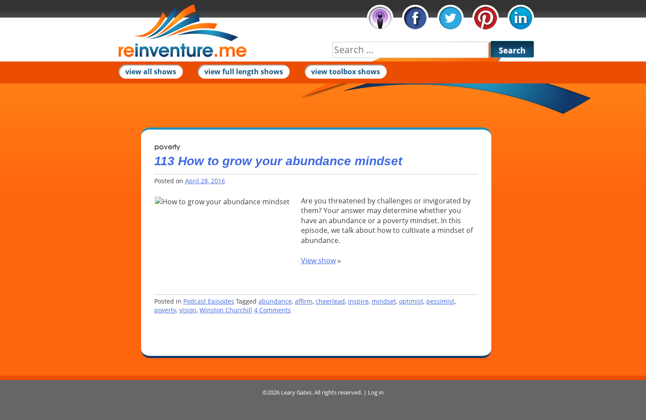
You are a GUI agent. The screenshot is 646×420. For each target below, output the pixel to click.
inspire (358, 301)
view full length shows (243, 71)
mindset (384, 301)
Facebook (415, 18)
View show (318, 260)
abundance (275, 301)
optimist (411, 301)
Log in (376, 392)
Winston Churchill (226, 310)
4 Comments (272, 310)
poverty (165, 310)
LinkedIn (520, 18)
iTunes (380, 18)
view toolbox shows (345, 71)
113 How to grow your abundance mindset (278, 161)
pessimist (440, 301)
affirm (303, 301)
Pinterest (485, 18)
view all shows (150, 71)
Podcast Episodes (208, 301)
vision (187, 310)
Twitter (450, 18)
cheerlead (330, 301)
